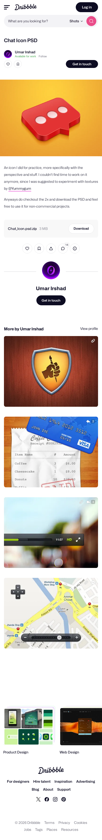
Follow (43, 56)
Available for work (25, 56)
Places (52, 829)
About (48, 789)
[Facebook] (47, 799)
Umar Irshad (25, 52)
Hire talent (42, 781)
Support (64, 789)
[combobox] (35, 21)
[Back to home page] (26, 7)
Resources (69, 829)
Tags (39, 829)
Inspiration (63, 781)
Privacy (64, 822)
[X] (38, 799)
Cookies (80, 822)
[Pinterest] (63, 799)
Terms (49, 822)
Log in (87, 7)
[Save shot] (18, 64)
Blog (35, 789)
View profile (89, 328)
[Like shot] (8, 64)
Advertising (85, 781)
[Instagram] (55, 799)
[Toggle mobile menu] (6, 7)
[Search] (91, 21)
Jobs (27, 829)
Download (81, 228)
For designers (18, 781)
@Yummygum (19, 188)
